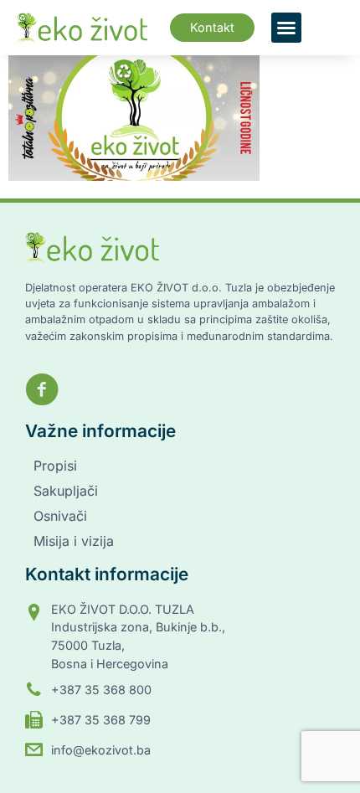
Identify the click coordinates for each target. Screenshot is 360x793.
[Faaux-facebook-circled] (42, 389)
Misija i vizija (73, 541)
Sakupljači (65, 490)
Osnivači (60, 515)
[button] (286, 28)
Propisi (55, 465)
